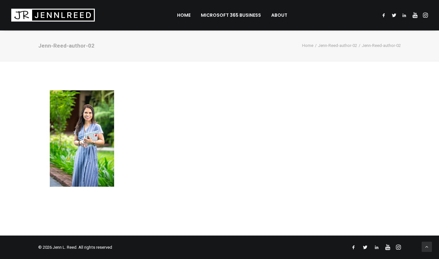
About (279, 15)
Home (184, 15)
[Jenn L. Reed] (53, 15)
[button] (385, 15)
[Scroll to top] (427, 246)
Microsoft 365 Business (231, 15)
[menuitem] (184, 15)
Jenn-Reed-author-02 (337, 45)
